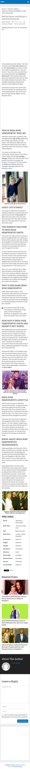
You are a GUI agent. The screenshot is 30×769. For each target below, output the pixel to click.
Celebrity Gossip (9, 765)
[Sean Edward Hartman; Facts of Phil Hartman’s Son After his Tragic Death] (15, 611)
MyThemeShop (18, 766)
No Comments (21, 24)
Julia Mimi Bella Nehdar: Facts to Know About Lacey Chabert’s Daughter (14, 598)
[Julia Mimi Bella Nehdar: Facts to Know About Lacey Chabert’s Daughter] (15, 587)
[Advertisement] (15, 47)
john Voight (6, 22)
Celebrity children (7, 24)
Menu (2, 2)
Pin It (11, 570)
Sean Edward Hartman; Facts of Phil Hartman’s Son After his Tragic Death (15, 623)
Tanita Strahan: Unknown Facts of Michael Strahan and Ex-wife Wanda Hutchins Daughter (14, 647)
